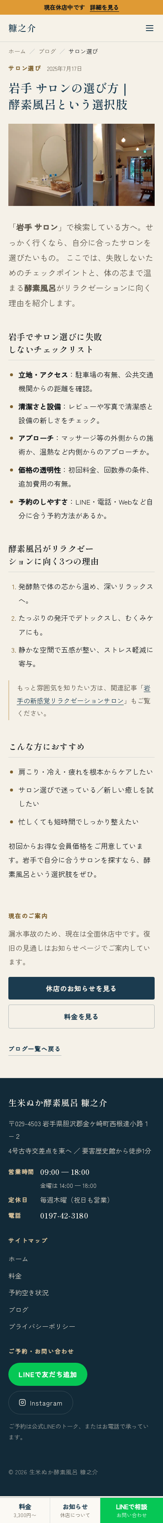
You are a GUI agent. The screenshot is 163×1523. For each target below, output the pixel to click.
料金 (15, 1275)
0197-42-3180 (64, 1215)
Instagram (46, 1403)
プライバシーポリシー (41, 1326)
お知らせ (75, 1510)
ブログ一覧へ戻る (34, 1048)
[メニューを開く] (149, 28)
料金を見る (81, 1016)
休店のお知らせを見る (81, 988)
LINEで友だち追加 (47, 1374)
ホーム (18, 1259)
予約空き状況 (28, 1292)
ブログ (18, 1309)
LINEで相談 (131, 1510)
